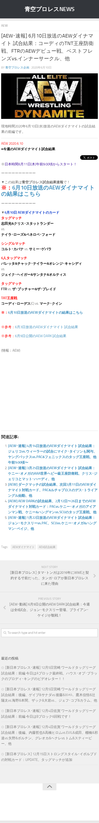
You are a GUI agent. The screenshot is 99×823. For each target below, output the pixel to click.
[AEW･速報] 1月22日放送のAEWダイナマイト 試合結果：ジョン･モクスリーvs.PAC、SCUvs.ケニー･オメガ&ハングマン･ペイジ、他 (52, 523)
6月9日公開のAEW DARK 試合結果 (40, 336)
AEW (4, 26)
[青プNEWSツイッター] (45, 808)
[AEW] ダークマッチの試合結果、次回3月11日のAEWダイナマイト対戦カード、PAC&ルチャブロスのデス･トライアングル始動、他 (53, 490)
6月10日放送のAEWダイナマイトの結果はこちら (48, 190)
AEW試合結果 (47, 547)
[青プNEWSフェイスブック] (54, 808)
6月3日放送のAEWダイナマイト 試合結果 (46, 327)
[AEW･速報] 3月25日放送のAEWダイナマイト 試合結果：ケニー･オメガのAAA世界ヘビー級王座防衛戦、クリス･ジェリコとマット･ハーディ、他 (52, 473)
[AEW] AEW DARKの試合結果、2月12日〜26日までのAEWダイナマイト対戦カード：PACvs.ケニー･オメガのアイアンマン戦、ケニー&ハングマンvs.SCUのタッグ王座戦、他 (52, 506)
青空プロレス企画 (17, 67)
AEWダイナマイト (23, 547)
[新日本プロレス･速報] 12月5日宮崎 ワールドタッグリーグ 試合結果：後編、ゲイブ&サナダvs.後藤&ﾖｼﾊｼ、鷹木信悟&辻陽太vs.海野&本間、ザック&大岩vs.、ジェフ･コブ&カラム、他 (49, 695)
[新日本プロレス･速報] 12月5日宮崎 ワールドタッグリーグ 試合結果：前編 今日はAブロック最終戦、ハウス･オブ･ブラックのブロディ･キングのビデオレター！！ (49, 673)
